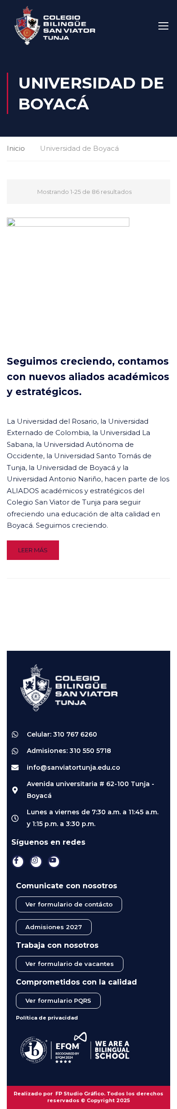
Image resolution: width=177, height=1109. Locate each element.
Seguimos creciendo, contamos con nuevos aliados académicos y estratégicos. (88, 376)
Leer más (33, 550)
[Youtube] (54, 861)
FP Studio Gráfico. (80, 1093)
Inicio (16, 148)
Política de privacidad (47, 1018)
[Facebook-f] (18, 861)
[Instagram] (36, 861)
